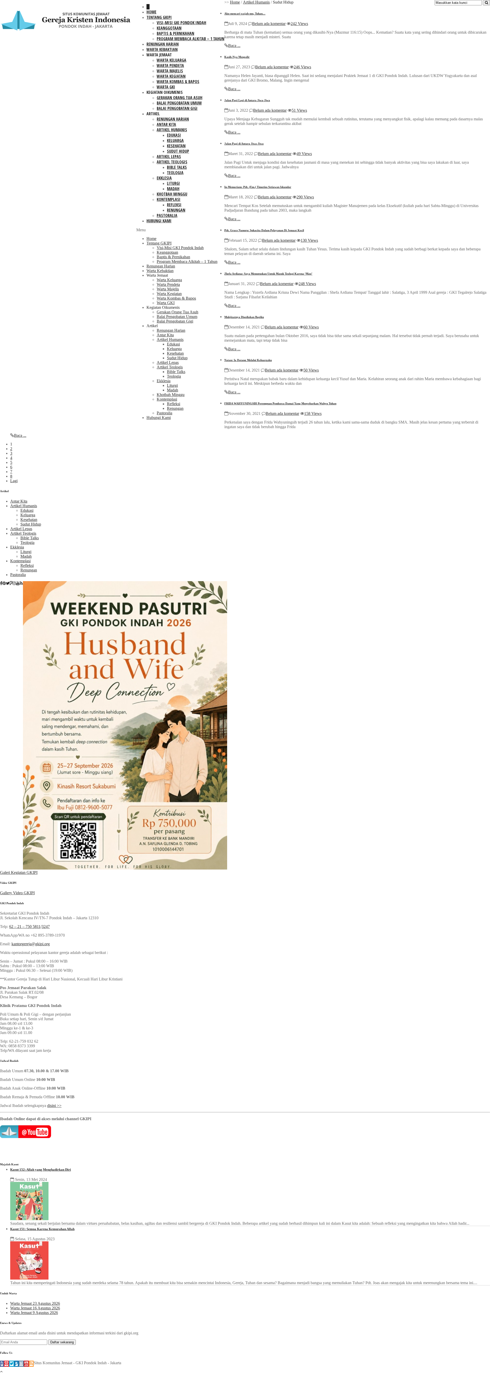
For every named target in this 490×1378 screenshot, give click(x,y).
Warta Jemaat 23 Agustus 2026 (35, 1303)
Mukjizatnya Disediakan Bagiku (244, 316)
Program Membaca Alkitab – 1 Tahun (190, 39)
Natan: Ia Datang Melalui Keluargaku (248, 360)
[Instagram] (14, 583)
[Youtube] (18, 583)
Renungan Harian (162, 44)
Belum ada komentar (269, 23)
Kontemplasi (168, 199)
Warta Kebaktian (162, 49)
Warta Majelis (170, 71)
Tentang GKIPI (159, 17)
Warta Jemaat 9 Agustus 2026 (34, 1312)
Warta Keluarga (171, 60)
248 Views (307, 284)
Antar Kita (166, 124)
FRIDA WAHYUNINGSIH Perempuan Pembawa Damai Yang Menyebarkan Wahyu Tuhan (280, 403)
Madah (173, 189)
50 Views (311, 370)
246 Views (302, 67)
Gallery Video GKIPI (17, 893)
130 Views (309, 240)
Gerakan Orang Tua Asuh (179, 97)
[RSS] (21, 583)
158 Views (313, 413)
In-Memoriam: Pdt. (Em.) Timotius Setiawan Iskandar (257, 186)
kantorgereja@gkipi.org (30, 944)
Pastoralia (167, 215)
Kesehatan (176, 146)
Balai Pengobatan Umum (179, 103)
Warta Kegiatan (171, 76)
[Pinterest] (4, 583)
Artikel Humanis (172, 130)
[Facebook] (1, 583)
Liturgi (173, 183)
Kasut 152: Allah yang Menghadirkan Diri (40, 1169)
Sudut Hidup (178, 151)
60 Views (311, 327)
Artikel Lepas (169, 156)
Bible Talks (177, 167)
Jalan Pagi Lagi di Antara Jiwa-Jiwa (247, 100)
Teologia (175, 172)
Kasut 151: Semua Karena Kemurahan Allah (42, 1229)
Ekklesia (164, 178)
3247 (46, 926)
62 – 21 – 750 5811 (25, 926)
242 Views (299, 23)
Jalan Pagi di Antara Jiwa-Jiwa (244, 143)
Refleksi (174, 205)
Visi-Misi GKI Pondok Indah (181, 22)
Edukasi (174, 135)
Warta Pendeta (170, 65)
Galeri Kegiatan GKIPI (19, 872)
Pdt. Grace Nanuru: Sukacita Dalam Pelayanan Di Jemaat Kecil (264, 230)
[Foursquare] (11, 583)
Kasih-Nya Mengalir (237, 56)
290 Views (305, 197)
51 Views (299, 110)
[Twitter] (8, 583)
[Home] (148, 6)
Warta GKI (166, 87)
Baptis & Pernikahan (175, 33)
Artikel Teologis (172, 162)
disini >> (54, 1105)
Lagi (14, 481)
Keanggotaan (169, 28)
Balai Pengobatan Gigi (177, 108)
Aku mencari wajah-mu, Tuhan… (244, 13)
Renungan (176, 210)
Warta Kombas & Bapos (178, 81)
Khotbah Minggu (172, 194)
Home (151, 12)
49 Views (304, 153)
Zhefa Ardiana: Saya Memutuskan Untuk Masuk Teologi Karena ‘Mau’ (268, 273)
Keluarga (175, 140)
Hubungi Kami (159, 221)
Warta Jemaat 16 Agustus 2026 (35, 1308)
